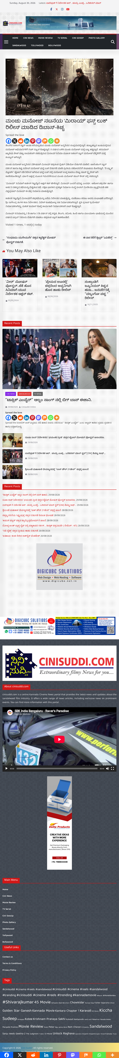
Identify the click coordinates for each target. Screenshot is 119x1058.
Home (15, 38)
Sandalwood (19, 45)
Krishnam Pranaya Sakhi (49, 1019)
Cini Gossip (78, 38)
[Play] (6, 768)
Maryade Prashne (10, 1027)
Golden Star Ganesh (17, 1011)
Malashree (96, 1019)
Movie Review (45, 38)
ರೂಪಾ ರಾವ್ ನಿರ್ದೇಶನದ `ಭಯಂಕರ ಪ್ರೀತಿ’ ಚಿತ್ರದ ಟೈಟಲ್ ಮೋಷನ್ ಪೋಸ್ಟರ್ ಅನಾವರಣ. (65, 437)
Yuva (114, 1034)
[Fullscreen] (112, 768)
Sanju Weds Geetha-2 (13, 1034)
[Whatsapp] (51, 141)
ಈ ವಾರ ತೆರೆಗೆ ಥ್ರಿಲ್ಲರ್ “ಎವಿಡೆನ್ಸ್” (98, 237)
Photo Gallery (97, 38)
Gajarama (105, 1003)
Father (97, 1003)
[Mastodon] (39, 141)
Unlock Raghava (64, 1033)
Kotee (28, 1019)
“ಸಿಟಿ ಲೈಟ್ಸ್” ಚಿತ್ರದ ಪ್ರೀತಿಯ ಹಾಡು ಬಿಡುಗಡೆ (20, 530)
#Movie (99, 995)
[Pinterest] (32, 141)
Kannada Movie (43, 1011)
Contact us (7, 957)
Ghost (112, 1003)
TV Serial (62, 38)
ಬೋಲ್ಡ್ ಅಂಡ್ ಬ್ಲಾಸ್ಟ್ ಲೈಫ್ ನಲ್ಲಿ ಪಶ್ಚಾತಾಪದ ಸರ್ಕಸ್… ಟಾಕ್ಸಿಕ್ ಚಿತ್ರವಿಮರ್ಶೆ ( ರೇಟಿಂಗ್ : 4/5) (39, 525)
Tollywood (37, 45)
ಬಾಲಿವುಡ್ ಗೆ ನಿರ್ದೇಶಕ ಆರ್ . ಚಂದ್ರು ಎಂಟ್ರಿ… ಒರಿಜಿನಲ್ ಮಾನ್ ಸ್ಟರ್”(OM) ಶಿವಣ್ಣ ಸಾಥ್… (65, 453)
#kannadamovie (84, 995)
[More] (57, 141)
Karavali (85, 1011)
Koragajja (21, 1019)
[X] (14, 141)
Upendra (78, 1034)
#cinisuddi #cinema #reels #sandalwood (27, 989)
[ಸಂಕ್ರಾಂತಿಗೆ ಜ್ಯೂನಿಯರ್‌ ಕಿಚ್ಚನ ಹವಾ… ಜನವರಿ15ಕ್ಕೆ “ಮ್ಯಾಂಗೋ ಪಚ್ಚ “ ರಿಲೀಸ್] (99, 261)
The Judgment (32, 1034)
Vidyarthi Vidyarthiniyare (91, 1034)
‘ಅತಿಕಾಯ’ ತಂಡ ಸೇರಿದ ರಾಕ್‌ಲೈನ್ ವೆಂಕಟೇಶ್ (21, 535)
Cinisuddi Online (28, 407)
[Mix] (45, 141)
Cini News (28, 38)
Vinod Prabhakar (106, 1034)
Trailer (41, 1034)
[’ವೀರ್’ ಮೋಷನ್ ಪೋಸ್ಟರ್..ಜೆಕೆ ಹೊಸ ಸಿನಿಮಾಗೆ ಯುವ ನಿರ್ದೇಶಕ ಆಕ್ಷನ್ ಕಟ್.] (19, 261)
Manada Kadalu (105, 1019)
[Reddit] (20, 141)
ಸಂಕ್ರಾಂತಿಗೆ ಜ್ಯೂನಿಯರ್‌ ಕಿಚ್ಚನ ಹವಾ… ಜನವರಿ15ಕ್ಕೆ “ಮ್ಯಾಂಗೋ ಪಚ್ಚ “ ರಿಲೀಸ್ (97, 290)
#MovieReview (109, 995)
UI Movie (48, 1034)
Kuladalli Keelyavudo (75, 1019)
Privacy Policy (9, 970)
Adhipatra (54, 1003)
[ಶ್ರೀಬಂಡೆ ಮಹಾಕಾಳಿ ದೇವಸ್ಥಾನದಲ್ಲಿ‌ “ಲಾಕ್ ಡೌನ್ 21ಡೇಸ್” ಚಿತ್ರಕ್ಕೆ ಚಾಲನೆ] (12, 472)
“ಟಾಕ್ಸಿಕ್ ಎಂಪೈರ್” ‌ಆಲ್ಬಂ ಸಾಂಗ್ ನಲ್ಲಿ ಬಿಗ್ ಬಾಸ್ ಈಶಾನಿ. (48, 400)
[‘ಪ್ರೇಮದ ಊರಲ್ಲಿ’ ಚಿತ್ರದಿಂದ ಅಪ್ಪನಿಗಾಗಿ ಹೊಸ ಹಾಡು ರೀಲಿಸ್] (59, 261)
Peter (51, 1027)
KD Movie (95, 1011)
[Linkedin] (26, 141)
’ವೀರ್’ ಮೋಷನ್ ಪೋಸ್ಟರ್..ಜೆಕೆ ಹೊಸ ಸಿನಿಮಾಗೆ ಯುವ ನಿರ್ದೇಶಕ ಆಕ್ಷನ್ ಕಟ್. (19, 288)
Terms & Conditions (12, 963)
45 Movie (42, 1002)
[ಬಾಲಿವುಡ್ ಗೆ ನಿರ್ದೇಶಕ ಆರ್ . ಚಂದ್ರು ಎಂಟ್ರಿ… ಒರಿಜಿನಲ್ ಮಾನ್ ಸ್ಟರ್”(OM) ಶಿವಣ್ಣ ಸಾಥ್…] (12, 456)
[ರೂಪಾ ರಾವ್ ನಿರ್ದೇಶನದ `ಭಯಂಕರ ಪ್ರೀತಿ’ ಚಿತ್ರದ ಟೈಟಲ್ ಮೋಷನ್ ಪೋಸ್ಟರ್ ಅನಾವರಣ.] (12, 440)
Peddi (46, 1027)
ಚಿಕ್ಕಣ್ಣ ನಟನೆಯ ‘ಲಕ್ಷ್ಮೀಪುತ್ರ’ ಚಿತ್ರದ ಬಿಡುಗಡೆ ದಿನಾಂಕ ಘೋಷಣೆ (27, 515)
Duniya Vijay (89, 1003)
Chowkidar (77, 1002)
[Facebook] (8, 141)
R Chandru (85, 1027)
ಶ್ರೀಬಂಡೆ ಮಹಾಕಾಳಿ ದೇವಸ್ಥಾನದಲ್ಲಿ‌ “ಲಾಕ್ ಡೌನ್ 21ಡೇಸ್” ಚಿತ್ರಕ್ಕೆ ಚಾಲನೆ (56, 469)
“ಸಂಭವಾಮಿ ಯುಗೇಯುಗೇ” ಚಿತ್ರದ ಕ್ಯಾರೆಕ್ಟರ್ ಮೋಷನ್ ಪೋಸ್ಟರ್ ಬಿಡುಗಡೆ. (31, 240)
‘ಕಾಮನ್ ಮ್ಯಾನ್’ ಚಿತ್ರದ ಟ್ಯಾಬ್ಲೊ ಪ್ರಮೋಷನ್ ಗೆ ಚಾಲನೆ (24, 520)
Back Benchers (64, 1003)
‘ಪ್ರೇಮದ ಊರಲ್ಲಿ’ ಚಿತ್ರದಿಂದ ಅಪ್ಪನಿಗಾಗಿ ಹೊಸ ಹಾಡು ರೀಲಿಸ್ (58, 286)
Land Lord (88, 1019)
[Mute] (107, 768)
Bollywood (54, 45)
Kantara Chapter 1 (67, 1011)
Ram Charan (74, 1027)
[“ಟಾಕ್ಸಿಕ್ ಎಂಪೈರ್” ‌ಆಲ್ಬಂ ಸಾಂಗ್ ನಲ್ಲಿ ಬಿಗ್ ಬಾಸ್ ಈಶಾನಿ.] (59, 359)
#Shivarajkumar (18, 1002)
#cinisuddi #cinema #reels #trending (44, 995)
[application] (59, 739)
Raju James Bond (61, 1027)
